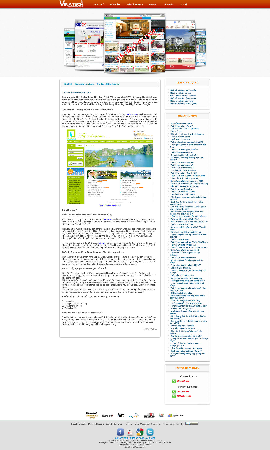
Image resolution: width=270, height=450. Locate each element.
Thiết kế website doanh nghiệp (183, 104)
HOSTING (153, 4)
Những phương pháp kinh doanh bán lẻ (188, 281)
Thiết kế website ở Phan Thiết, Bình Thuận (189, 242)
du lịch (102, 243)
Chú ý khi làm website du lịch (183, 170)
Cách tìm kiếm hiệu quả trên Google (186, 348)
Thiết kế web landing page (182, 162)
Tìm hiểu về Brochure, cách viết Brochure (189, 247)
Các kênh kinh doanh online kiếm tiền (187, 134)
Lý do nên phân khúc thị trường (184, 178)
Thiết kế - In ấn (131, 424)
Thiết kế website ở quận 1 (182, 152)
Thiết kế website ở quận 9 (182, 165)
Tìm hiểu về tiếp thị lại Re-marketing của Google (188, 271)
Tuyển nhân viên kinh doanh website (186, 303)
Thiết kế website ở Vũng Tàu (183, 245)
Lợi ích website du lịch (180, 137)
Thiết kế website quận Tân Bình (184, 150)
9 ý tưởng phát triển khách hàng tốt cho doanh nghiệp (188, 317)
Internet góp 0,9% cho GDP (182, 326)
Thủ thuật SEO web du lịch (182, 275)
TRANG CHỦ (98, 4)
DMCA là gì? (176, 131)
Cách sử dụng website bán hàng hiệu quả (189, 216)
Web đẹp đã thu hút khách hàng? (185, 219)
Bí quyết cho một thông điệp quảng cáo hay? (187, 355)
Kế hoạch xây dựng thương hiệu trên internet (186, 159)
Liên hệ (180, 424)
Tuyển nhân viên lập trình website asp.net (189, 306)
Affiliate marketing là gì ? (182, 309)
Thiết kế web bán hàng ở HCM (184, 173)
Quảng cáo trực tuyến (150, 424)
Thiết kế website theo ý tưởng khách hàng (189, 184)
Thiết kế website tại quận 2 (182, 168)
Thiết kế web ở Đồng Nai (181, 189)
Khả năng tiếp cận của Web (183, 328)
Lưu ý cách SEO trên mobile (183, 194)
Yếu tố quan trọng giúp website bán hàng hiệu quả (188, 198)
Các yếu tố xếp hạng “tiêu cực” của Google (186, 332)
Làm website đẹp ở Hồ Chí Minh (185, 129)
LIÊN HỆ (183, 4)
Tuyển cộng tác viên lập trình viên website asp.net (189, 236)
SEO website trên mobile (181, 293)
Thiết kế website (78, 424)
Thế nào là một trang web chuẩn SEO (187, 142)
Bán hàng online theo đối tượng (184, 186)
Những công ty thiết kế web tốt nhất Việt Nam (188, 146)
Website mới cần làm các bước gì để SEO (189, 222)
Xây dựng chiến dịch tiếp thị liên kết (186, 336)
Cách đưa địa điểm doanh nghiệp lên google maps (186, 203)
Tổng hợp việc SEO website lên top (186, 232)
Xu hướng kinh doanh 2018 (183, 123)
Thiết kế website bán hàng (181, 101)
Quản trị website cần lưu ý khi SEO (186, 265)
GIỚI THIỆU (115, 4)
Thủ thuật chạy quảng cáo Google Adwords (185, 254)
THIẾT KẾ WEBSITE (134, 4)
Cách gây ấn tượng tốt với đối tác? (186, 351)
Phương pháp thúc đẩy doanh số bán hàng (186, 261)
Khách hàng (169, 424)
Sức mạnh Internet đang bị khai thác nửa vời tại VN (188, 322)
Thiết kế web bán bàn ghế (182, 126)
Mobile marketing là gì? (181, 268)
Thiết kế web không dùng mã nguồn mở (188, 176)
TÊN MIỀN (168, 4)
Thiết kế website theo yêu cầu (183, 90)
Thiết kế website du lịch (180, 93)
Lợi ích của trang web (180, 139)
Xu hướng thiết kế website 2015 (185, 250)
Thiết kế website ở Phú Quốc (183, 258)
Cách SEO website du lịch (110, 205)
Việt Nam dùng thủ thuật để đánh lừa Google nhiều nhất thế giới (186, 213)
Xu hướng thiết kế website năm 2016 (187, 181)
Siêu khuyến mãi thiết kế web (183, 96)
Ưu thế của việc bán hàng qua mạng (186, 278)
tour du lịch (107, 219)
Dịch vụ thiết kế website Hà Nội (184, 155)
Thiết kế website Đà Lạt (181, 239)
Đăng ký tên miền (114, 424)
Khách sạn (132, 114)
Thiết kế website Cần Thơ (182, 224)
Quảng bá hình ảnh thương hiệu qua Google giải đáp (186, 344)
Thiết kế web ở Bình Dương (183, 192)
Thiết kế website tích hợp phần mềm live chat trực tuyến (188, 289)
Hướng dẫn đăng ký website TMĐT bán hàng (187, 284)
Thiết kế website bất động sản (183, 98)
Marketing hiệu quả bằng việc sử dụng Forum (187, 312)
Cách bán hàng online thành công (185, 301)
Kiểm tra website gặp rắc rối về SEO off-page (188, 228)
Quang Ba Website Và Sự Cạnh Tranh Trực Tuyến (189, 340)
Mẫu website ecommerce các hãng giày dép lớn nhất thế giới (188, 208)
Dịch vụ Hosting (96, 424)
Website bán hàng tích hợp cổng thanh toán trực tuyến (187, 297)
